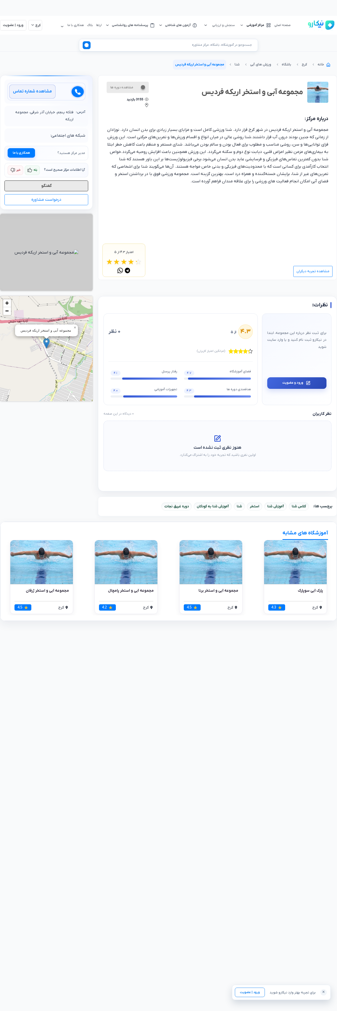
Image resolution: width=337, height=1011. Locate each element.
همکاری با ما (21, 153)
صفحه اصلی (282, 25)
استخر (254, 506)
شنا (239, 506)
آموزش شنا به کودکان (213, 506)
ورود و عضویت (292, 383)
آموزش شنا (275, 506)
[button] (46, 343)
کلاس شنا (299, 506)
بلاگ (90, 25)
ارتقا (99, 25)
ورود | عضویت (250, 992)
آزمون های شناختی (178, 25)
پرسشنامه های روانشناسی (130, 25)
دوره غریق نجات (176, 506)
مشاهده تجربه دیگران (312, 271)
